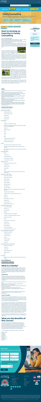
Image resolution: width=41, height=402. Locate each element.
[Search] (30, 5)
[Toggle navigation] (39, 2)
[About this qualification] (27, 19)
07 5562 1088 (14, 381)
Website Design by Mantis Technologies (32, 399)
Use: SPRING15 (34, 9)
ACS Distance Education (9, 399)
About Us (25, 378)
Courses (25, 380)
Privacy (25, 379)
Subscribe (25, 385)
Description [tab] (4, 26)
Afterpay (25, 384)
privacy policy (10, 363)
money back (36, 37)
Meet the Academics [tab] (17, 26)
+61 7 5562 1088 (14, 382)
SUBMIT (4, 369)
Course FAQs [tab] (10, 26)
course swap (36, 39)
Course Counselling (27, 381)
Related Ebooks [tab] (4, 28)
